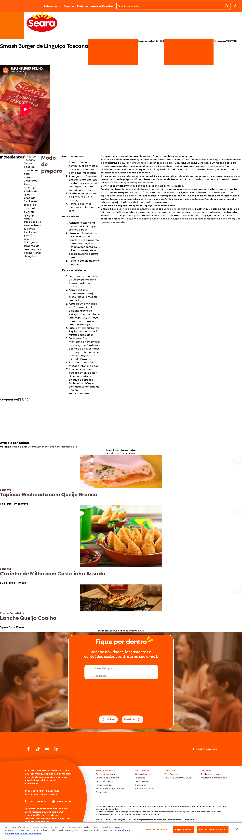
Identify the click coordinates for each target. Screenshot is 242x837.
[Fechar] (236, 829)
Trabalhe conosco (205, 749)
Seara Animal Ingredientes (110, 788)
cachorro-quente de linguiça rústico (138, 218)
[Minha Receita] (12, 6)
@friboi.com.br (50, 790)
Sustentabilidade (144, 788)
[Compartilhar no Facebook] (19, 399)
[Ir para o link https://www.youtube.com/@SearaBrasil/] (47, 749)
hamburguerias (139, 162)
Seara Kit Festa (104, 781)
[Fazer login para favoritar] (237, 460)
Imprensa (140, 777)
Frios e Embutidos (24, 446)
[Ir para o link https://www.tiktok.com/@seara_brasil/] (38, 749)
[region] (121, 829)
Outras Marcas (143, 774)
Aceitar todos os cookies (212, 829)
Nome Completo (104, 668)
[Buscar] (226, 6)
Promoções (102, 792)
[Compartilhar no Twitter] (23, 399)
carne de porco (200, 179)
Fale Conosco (171, 774)
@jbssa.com (32, 794)
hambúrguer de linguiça (136, 189)
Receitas (69, 6)
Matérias (82, 6)
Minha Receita (104, 785)
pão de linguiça (170, 218)
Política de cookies (211, 774)
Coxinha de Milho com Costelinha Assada (52, 573)
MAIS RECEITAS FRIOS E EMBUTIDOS (121, 630)
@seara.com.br (50, 794)
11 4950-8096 (63, 801)
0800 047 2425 (37, 801)
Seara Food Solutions (107, 777)
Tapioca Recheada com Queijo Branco (48, 494)
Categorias (50, 6)
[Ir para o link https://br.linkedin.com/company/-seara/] (56, 749)
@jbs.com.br (32, 790)
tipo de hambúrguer (210, 159)
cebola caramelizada (144, 202)
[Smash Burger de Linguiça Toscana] (33, 6)
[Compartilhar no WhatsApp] (26, 399)
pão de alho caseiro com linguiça (199, 218)
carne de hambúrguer (211, 166)
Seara (73, 446)
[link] (121, 480)
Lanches (42, 446)
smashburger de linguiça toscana (133, 182)
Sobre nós (140, 785)
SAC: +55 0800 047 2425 (177, 777)
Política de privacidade (214, 777)
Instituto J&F (142, 781)
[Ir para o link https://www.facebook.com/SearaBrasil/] (28, 749)
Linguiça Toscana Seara (30, 160)
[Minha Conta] (235, 6)
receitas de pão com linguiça (134, 208)
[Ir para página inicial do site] (121, 760)
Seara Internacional (107, 774)
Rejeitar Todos (183, 829)
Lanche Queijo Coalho (28, 618)
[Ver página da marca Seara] (42, 21)
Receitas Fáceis (58, 446)
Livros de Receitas (102, 6)
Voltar (111, 719)
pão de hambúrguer (198, 199)
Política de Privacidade (28, 833)
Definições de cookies (156, 829)
